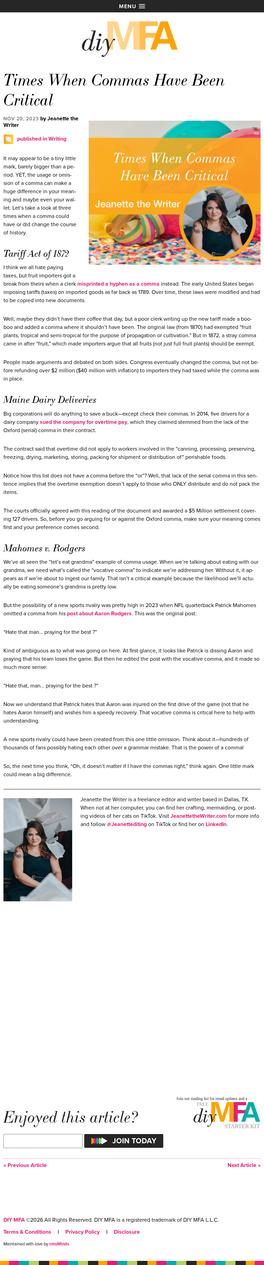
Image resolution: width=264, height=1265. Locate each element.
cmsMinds (59, 1244)
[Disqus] (132, 998)
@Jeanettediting (127, 824)
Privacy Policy (82, 1232)
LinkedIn (216, 824)
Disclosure (127, 1232)
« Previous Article (25, 1165)
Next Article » (244, 1165)
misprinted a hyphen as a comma (118, 283)
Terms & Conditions (27, 1232)
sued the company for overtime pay (83, 422)
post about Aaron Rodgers (99, 613)
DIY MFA (14, 1220)
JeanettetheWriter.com (198, 816)
